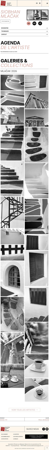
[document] (24, 225)
